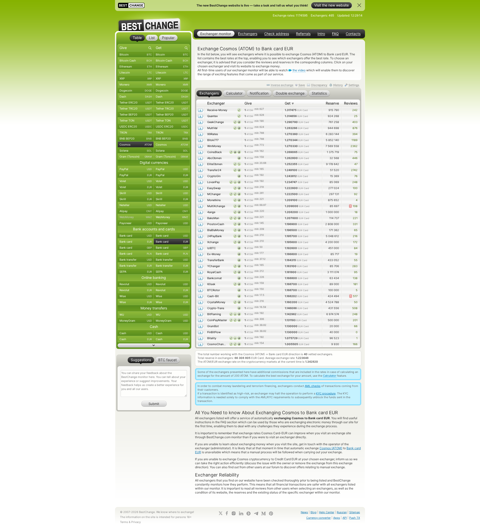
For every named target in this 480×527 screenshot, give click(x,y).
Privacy (136, 522)
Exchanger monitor (215, 34)
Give (248, 103)
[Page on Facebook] (226, 513)
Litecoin (136, 72)
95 (356, 272)
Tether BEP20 (136, 114)
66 (356, 326)
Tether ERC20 (136, 102)
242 (355, 110)
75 (356, 152)
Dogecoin (136, 90)
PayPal (136, 169)
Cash (136, 333)
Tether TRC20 (136, 108)
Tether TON (136, 120)
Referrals (303, 34)
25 (356, 116)
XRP (136, 78)
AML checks (312, 386)
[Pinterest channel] (271, 513)
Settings (353, 85)
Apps (336, 517)
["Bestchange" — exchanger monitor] (153, 21)
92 (356, 194)
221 (355, 218)
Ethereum (136, 66)
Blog (313, 512)
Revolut (136, 284)
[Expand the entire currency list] (154, 345)
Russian (342, 512)
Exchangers (247, 34)
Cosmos (136, 144)
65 (356, 230)
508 (355, 308)
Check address (276, 34)
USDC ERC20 (136, 126)
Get (289, 103)
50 (356, 302)
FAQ (335, 34)
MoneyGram (136, 320)
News (304, 512)
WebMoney (136, 217)
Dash (136, 96)
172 (355, 242)
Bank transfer (136, 259)
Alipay (136, 211)
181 (355, 284)
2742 (354, 170)
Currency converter (318, 517)
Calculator (329, 375)
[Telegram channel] (256, 513)
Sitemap (354, 512)
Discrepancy (319, 85)
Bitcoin (136, 54)
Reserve (332, 103)
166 (355, 344)
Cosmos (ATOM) (331, 448)
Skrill (136, 193)
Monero (136, 84)
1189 (355, 140)
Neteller (136, 205)
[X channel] (220, 513)
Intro (321, 34)
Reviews (351, 103)
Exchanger (216, 103)
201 (355, 320)
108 (354, 206)
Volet (136, 181)
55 (356, 260)
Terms (124, 522)
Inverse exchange (282, 85)
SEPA (136, 271)
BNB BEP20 (136, 138)
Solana (136, 150)
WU (136, 314)
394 (355, 134)
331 (355, 224)
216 (355, 236)
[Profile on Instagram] (233, 513)
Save (301, 85)
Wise (136, 296)
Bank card (136, 235)
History (338, 85)
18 (356, 212)
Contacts (353, 34)
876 (355, 128)
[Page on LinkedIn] (241, 513)
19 (356, 254)
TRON (136, 132)
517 (354, 296)
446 (355, 158)
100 (355, 188)
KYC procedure (326, 393)
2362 (354, 146)
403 (355, 122)
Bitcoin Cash (136, 60)
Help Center (326, 512)
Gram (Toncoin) (136, 156)
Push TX (354, 517)
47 (356, 164)
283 (355, 266)
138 (355, 278)
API (344, 517)
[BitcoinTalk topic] (248, 513)
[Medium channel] (263, 513)
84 (356, 248)
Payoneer (136, 223)
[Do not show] (359, 5)
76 (356, 176)
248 (355, 182)
